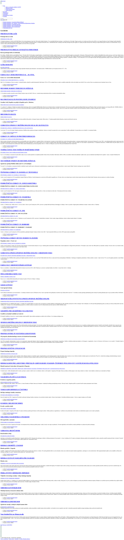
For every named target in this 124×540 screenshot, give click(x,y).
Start (4, 5)
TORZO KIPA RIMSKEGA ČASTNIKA (14, 389)
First (1, 524)
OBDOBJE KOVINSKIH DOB (11, 488)
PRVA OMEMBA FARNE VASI (11, 274)
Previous (4, 524)
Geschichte (5, 14)
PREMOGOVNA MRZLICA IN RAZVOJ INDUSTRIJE (19, 50)
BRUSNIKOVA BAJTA (8, 114)
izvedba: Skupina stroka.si (24, 538)
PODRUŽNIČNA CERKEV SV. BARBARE (15, 224)
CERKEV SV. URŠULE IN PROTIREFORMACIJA (18, 136)
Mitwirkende (5, 12)
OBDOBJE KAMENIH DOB (10, 501)
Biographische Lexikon (8, 15)
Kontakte (5, 16)
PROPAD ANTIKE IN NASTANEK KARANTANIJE (18, 333)
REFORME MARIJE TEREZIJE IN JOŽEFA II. (17, 88)
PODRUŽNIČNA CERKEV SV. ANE (13, 210)
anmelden (17, 538)
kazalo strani (11, 538)
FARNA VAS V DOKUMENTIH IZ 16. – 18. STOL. (18, 75)
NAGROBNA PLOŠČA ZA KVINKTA (13, 377)
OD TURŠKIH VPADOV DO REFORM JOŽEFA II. (18, 161)
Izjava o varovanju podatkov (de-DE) (13, 7)
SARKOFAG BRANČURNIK (10, 430)
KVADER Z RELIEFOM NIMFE (12, 403)
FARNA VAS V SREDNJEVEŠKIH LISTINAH (16, 265)
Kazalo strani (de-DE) (10, 9)
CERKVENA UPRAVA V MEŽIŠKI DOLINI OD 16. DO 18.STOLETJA (24, 125)
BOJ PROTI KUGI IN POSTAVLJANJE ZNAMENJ (18, 99)
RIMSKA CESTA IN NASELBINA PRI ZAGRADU (18, 458)
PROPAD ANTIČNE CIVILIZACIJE (13, 348)
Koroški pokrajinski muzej (12, 45)
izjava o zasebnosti (4, 538)
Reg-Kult (5, 11)
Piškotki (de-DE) (9, 8)
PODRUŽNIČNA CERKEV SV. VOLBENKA (16, 197)
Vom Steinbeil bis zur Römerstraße (12, 514)
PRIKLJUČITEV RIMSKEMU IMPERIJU (15, 473)
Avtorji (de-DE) (9, 10)
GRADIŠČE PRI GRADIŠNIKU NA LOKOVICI (17, 311)
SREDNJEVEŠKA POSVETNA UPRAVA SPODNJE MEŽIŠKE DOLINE (25, 299)
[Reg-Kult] (3, 1)
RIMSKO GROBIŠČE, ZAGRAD (12, 445)
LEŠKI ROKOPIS (7, 65)
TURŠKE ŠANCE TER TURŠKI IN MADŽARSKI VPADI (20, 150)
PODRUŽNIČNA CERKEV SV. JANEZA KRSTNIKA (18, 183)
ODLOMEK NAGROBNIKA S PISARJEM (15, 417)
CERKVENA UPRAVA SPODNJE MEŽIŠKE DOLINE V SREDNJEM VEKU (26, 253)
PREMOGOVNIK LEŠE (9, 34)
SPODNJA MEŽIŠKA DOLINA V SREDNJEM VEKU (19, 322)
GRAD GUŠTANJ (6, 285)
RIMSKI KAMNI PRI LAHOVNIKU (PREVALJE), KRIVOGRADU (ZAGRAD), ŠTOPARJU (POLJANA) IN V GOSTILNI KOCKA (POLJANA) (49, 363)
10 (11, 524)
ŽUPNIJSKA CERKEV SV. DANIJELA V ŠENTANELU (19, 172)
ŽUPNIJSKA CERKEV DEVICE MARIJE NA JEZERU (19, 238)
